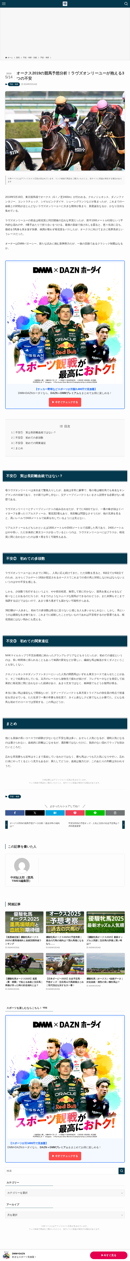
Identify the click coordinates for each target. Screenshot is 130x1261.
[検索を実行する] (121, 1171)
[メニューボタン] (4, 4)
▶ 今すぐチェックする (65, 402)
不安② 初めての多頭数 (29, 437)
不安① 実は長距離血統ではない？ (35, 432)
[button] (15, 813)
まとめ (19, 448)
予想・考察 (14, 84)
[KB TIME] (65, 4)
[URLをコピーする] (115, 813)
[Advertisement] (65, 32)
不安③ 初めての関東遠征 (30, 443)
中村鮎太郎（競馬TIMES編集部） (21, 879)
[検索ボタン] (126, 4)
